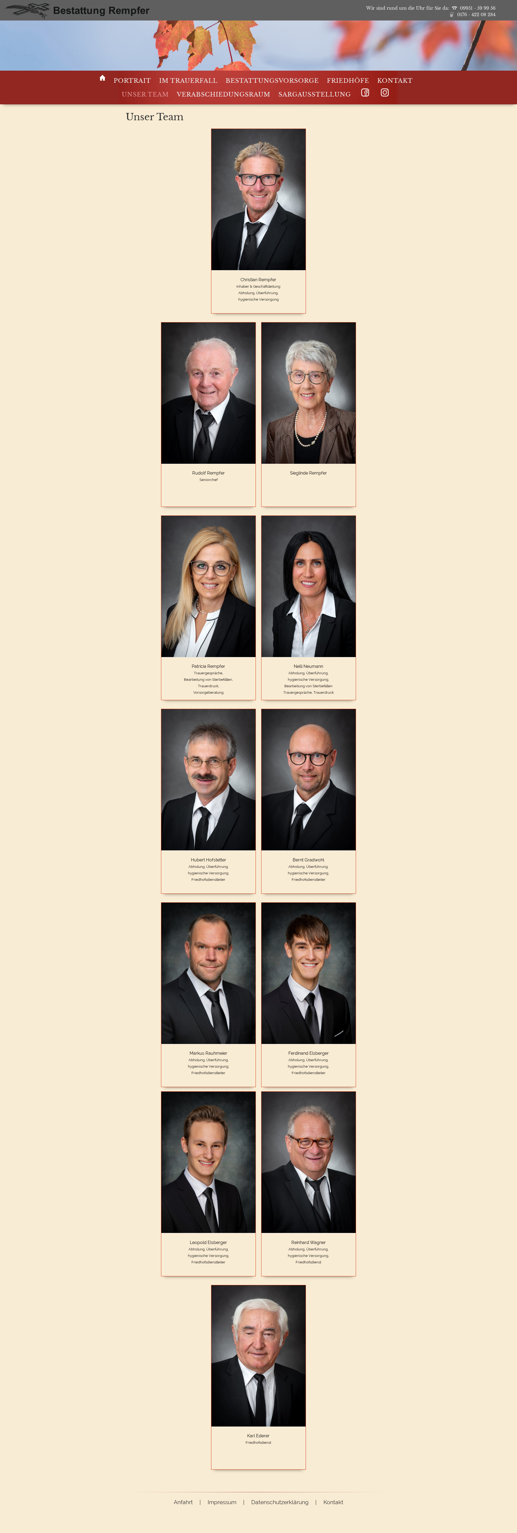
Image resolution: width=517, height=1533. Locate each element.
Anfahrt (183, 1502)
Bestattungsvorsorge (272, 80)
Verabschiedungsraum (223, 94)
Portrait (132, 80)
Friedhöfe (348, 80)
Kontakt (395, 80)
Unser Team (145, 94)
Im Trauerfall (188, 80)
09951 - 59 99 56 (477, 8)
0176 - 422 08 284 (476, 15)
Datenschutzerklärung (280, 1502)
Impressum (222, 1502)
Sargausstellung (314, 94)
